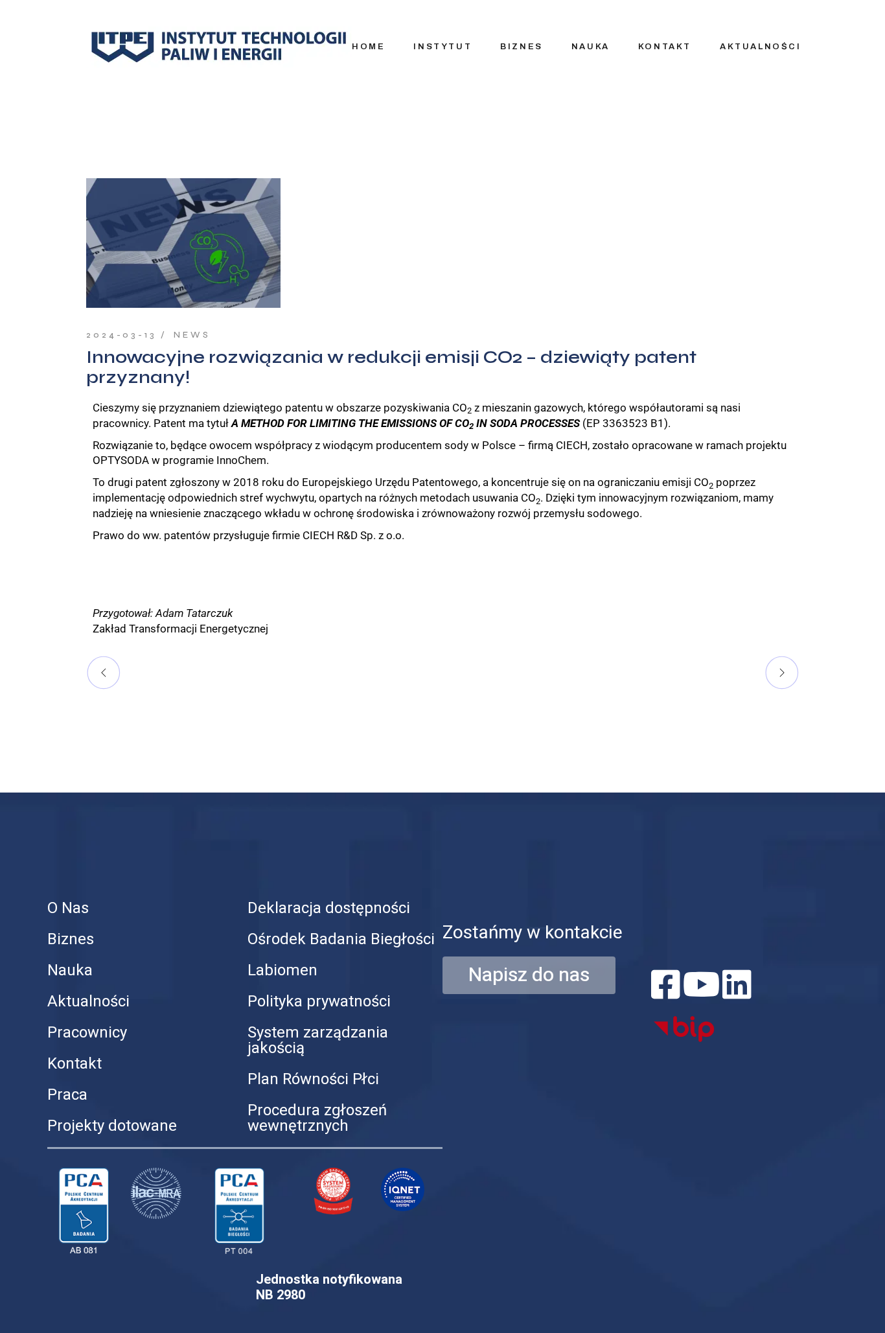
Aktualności (88, 1001)
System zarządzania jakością (317, 1040)
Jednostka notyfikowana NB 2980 (329, 1287)
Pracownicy (87, 1032)
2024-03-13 (121, 335)
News (192, 335)
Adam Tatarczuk (194, 613)
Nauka (70, 970)
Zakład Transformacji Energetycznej (180, 628)
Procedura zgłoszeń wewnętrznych (317, 1118)
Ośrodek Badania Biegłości (341, 939)
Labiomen (282, 970)
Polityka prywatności (319, 1001)
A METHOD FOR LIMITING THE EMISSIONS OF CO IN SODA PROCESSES (405, 423)
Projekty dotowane (112, 1126)
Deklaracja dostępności (328, 908)
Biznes (70, 939)
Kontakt (74, 1063)
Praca (67, 1095)
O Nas (68, 908)
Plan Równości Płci (313, 1079)
